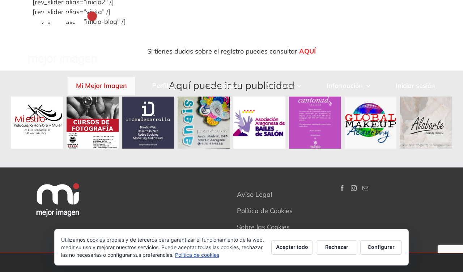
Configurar (381, 247)
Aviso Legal (254, 194)
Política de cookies (197, 255)
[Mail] (365, 188)
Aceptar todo (292, 247)
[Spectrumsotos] (93, 99)
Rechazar (336, 247)
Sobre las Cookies (263, 227)
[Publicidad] (148, 99)
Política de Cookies (265, 211)
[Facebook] (342, 188)
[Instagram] (354, 188)
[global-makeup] (371, 99)
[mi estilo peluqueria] (37, 99)
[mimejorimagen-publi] (315, 99)
